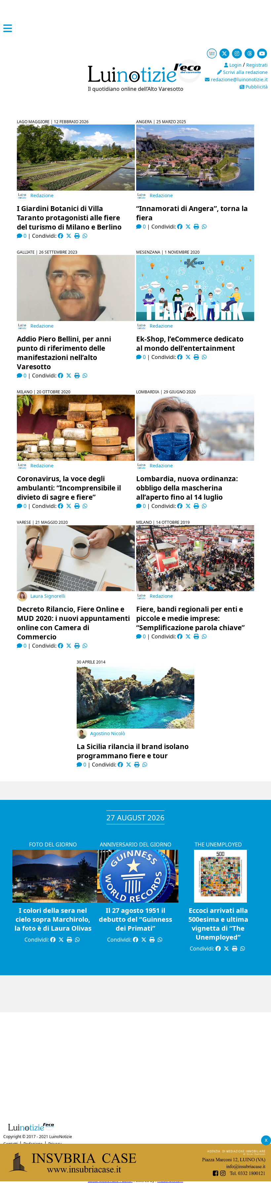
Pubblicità (256, 87)
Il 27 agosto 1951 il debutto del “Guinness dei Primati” (135, 919)
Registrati (257, 65)
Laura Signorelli (47, 596)
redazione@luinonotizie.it (239, 79)
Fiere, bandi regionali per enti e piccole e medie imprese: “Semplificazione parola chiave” (190, 618)
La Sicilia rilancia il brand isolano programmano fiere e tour (133, 751)
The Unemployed (218, 844)
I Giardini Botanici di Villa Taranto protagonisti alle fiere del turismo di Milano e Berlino (69, 218)
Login (235, 65)
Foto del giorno (53, 844)
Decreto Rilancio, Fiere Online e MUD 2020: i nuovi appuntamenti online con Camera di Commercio (73, 622)
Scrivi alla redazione (245, 72)
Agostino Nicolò (107, 733)
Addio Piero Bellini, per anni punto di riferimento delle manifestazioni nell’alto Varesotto (64, 352)
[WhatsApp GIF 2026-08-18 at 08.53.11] (135, 1179)
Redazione (42, 195)
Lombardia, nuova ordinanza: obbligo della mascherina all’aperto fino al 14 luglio (187, 488)
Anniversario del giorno (136, 844)
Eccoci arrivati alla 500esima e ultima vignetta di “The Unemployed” (218, 924)
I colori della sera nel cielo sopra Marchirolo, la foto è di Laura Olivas (53, 919)
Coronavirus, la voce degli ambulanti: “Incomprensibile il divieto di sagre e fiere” (69, 488)
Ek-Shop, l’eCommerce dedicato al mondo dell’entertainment (190, 343)
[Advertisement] (135, 1065)
